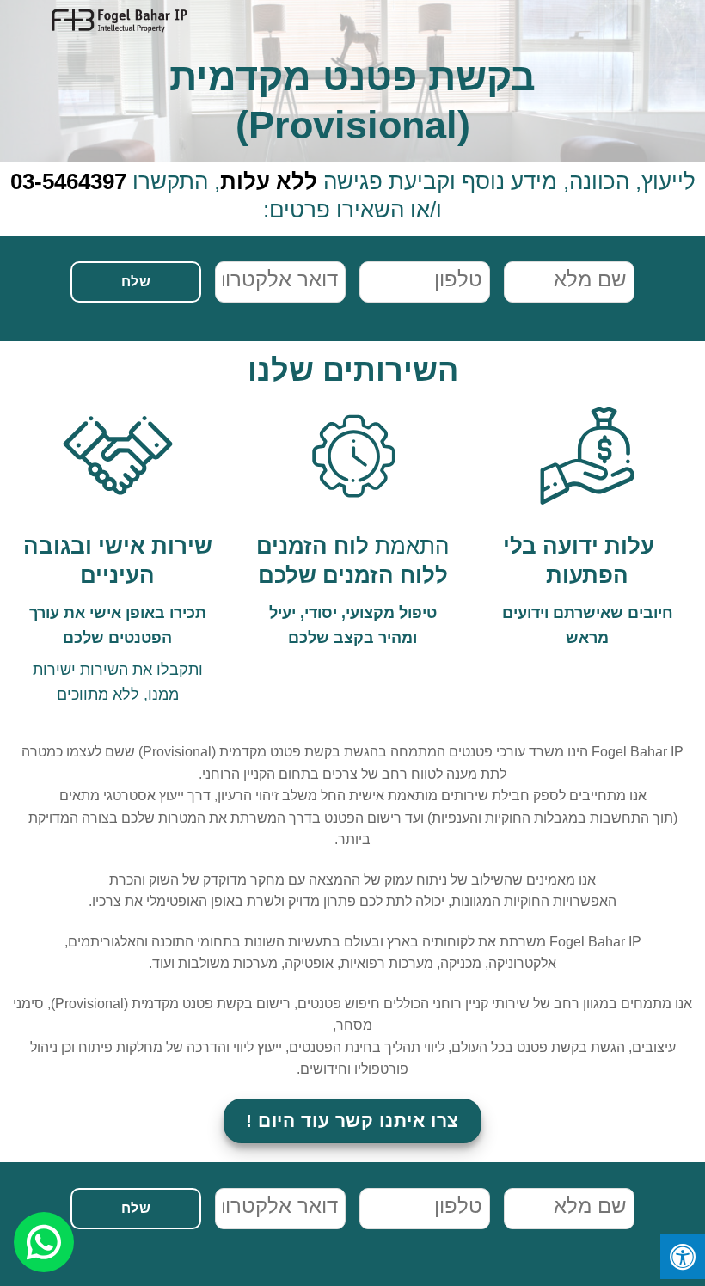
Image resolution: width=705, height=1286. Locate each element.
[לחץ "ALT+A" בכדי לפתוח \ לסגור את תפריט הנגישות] (682, 1256)
